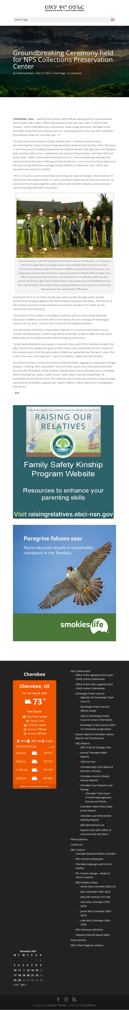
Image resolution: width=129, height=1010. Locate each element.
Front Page (59, 73)
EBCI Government (80, 671)
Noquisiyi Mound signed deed (93, 934)
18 (19, 975)
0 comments (75, 73)
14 (32, 970)
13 (28, 970)
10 (15, 970)
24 (15, 980)
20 (28, 975)
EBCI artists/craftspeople (89, 858)
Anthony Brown (25, 73)
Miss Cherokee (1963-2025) (95, 891)
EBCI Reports (83, 743)
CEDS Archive (87, 761)
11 (19, 970)
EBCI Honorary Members (89, 929)
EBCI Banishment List (92, 825)
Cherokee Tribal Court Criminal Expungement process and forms (98, 797)
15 (37, 970)
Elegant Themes (57, 1005)
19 (24, 975)
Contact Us (77, 844)
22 (37, 975)
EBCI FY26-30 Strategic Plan (95, 747)
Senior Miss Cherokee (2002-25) (98, 886)
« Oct (16, 984)
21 (32, 975)
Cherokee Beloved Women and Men (96, 853)
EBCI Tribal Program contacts (87, 945)
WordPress (89, 1005)
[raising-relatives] (63, 517)
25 (19, 980)
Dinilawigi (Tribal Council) (90, 693)
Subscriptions (78, 940)
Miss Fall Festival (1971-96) (95, 897)
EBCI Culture (78, 849)
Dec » (24, 984)
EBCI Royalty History (87, 882)
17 (15, 975)
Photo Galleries (79, 839)
